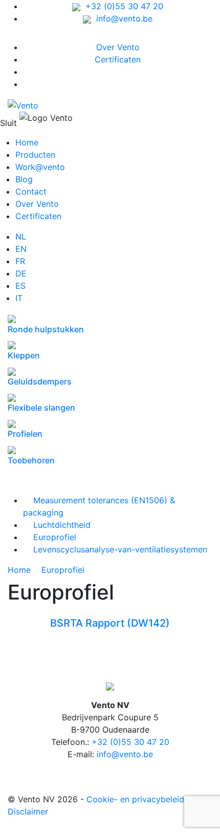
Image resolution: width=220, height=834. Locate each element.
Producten (35, 154)
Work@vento (40, 167)
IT (19, 298)
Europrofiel (49, 537)
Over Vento (118, 47)
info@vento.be (121, 18)
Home (26, 142)
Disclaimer (28, 811)
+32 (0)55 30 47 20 (121, 6)
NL (20, 236)
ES (20, 286)
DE (21, 273)
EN (21, 249)
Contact (31, 191)
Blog (24, 179)
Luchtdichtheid (57, 525)
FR (20, 261)
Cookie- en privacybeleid (135, 799)
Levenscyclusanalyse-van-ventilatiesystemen (115, 549)
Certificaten (118, 59)
